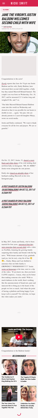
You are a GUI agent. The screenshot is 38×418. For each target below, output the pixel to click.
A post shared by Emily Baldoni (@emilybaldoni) (16, 202)
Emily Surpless (8, 26)
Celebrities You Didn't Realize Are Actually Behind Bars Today (28, 406)
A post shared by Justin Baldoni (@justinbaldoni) (17, 188)
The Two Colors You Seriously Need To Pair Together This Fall (9, 405)
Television (6, 10)
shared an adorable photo (19, 173)
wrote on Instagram (9, 269)
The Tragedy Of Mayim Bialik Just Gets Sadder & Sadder (28, 379)
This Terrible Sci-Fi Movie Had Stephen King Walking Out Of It (9, 379)
